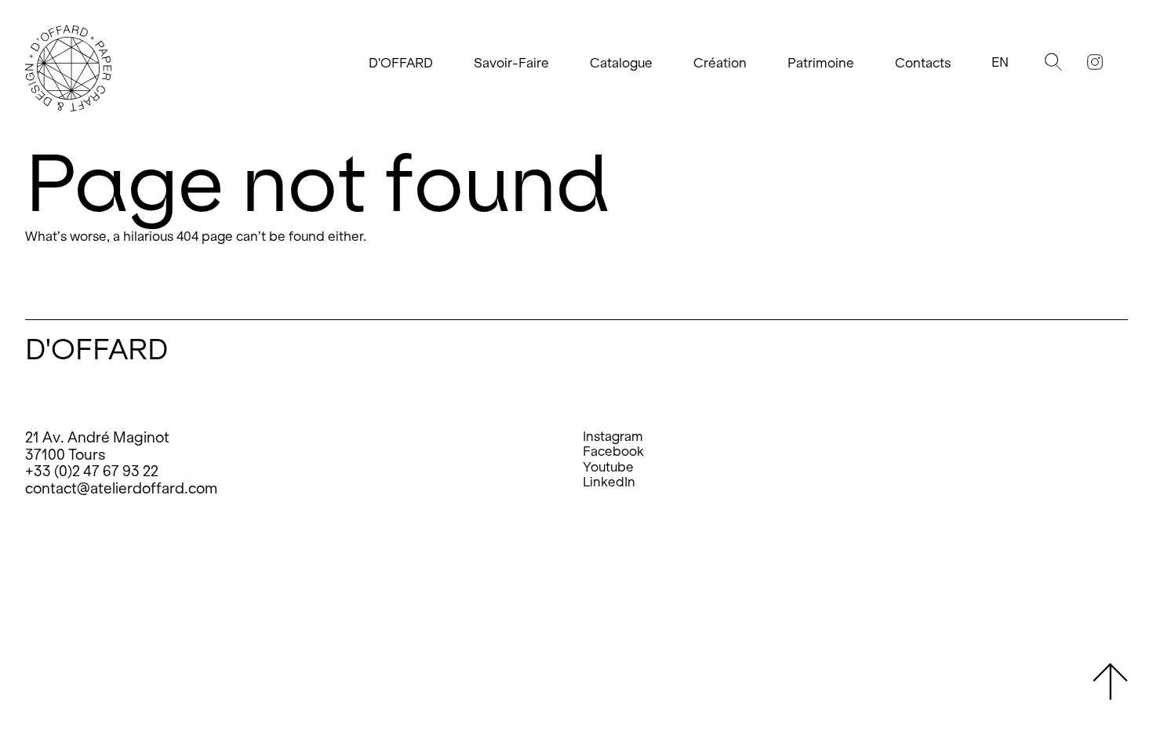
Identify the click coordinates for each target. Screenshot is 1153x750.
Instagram (613, 436)
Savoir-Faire (511, 63)
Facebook (613, 451)
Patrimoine (820, 63)
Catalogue (621, 63)
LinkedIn (609, 482)
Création (720, 63)
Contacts (923, 63)
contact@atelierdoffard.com (121, 488)
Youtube (608, 467)
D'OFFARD (401, 63)
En (1000, 62)
